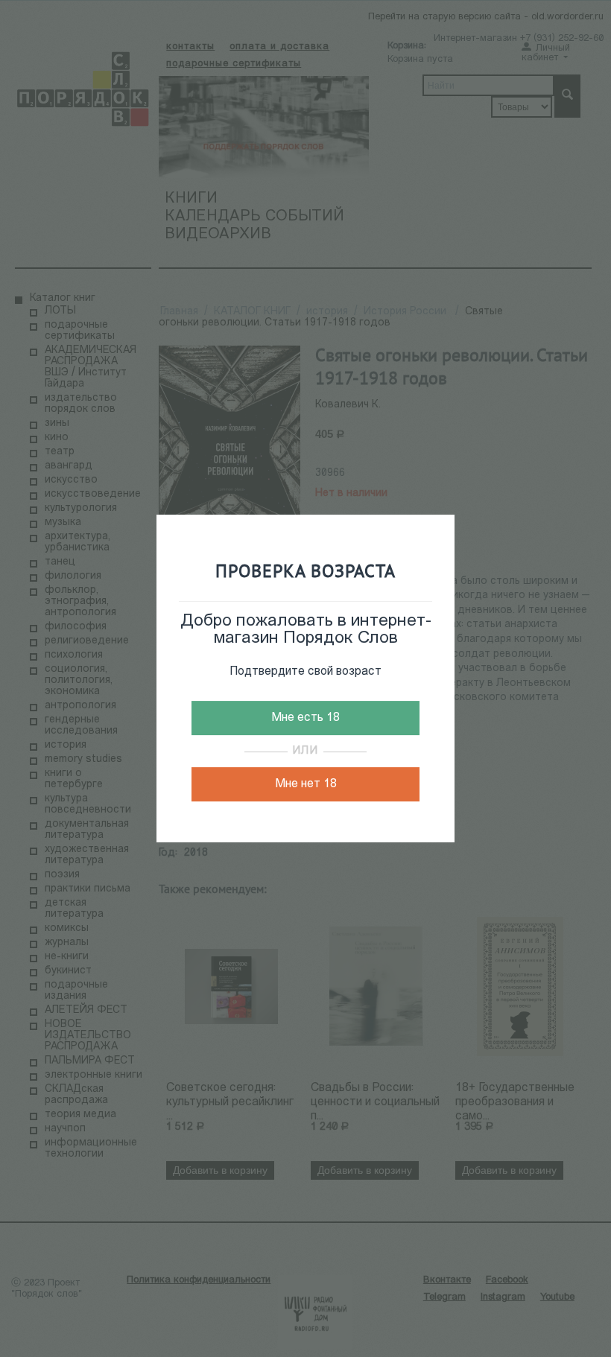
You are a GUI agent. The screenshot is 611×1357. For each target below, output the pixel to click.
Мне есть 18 (305, 718)
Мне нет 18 (306, 784)
